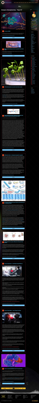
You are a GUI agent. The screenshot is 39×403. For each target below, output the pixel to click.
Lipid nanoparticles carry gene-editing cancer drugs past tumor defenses (13, 242)
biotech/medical (13, 35)
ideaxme (31, 24)
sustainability (16, 103)
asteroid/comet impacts (33, 42)
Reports (22, 2)
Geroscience (32, 89)
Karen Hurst (33, 65)
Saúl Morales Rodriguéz (33, 58)
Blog (19, 6)
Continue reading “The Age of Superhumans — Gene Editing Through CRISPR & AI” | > (11, 301)
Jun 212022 (3, 368)
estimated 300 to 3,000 (10, 378)
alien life (32, 40)
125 (10, 388)
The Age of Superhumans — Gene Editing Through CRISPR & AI (13, 263)
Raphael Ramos (33, 75)
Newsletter (30, 2)
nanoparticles (6, 249)
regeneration (32, 27)
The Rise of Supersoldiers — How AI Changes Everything (12, 310)
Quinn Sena (5, 103)
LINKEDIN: (24, 395)
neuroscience (13, 175)
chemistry (11, 103)
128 (15, 388)
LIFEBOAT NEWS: (16, 395)
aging (31, 39)
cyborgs (15, 226)
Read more (13, 37)
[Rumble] (37, 400)
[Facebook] (32, 400)
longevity (34, 26)
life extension (18, 226)
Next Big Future (32, 91)
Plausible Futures (33, 92)
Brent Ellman (33, 78)
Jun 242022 (3, 263)
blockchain (36, 21)
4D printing (32, 34)
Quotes (32, 2)
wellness (36, 29)
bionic (31, 47)
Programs (20, 2)
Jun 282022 (3, 49)
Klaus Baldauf (33, 70)
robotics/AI (20, 226)
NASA (35, 26)
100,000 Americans (17, 377)
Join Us (27, 2)
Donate (25, 2)
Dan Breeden (5, 175)
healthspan (35, 23)
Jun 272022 (3, 202)
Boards (17, 2)
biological (11, 53)
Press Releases (36, 2)
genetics (13, 256)
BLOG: (15, 396)
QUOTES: (31, 398)
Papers (24, 2)
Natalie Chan (33, 76)
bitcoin (34, 21)
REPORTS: (16, 397)
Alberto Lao (33, 73)
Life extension (35, 25)
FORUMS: (24, 398)
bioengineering (10, 35)
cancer (16, 253)
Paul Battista (33, 63)
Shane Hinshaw (33, 74)
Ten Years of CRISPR (7, 31)
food (20, 97)
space (31, 28)
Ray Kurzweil (32, 36)
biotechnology (32, 21)
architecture (32, 41)
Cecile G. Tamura (34, 71)
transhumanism (32, 29)
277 (20, 388)
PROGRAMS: (32, 397)
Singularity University (33, 37)
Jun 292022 (3, 31)
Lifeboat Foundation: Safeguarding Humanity (6, 2)
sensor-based (10, 219)
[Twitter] (33, 400)
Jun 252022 (3, 242)
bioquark (33, 20)
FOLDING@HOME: (24, 397)
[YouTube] (36, 400)
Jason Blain (33, 81)
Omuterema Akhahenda (33, 69)
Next (22, 388)
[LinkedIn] (34, 400)
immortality (33, 24)
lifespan (32, 26)
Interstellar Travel (36, 24)
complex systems (33, 52)
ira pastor (32, 25)
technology (35, 28)
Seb (32, 79)
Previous (5, 388)
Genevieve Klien (5, 256)
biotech (35, 20)
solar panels (4, 96)
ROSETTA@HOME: (9, 398)
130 (18, 388)
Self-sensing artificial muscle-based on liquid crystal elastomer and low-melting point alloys (14, 203)
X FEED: (8, 396)
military (16, 348)
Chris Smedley (33, 83)
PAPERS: (16, 398)
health (15, 348)
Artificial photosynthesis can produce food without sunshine (13, 87)
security (22, 226)
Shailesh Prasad (34, 62)
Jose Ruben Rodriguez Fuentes (6, 35)
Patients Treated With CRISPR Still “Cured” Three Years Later (13, 368)
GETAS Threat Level (3, 396)
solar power (14, 103)
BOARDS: (31, 396)
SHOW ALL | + (32, 84)
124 (9, 388)
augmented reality (33, 43)
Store (33, 2)
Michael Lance (33, 80)
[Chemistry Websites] (34, 15)
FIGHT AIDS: (9, 397)
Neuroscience (37, 26)
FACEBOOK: (8, 395)
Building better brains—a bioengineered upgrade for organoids (13, 155)
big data (32, 45)
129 (16, 388)
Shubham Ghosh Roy (5, 53)
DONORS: (23, 396)
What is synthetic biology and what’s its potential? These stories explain (14, 49)
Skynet (32, 38)
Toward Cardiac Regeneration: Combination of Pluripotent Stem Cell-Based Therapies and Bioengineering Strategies (13, 116)
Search (37, 11)
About (14, 2)
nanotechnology (15, 256)
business (32, 50)
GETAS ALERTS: (32, 395)
